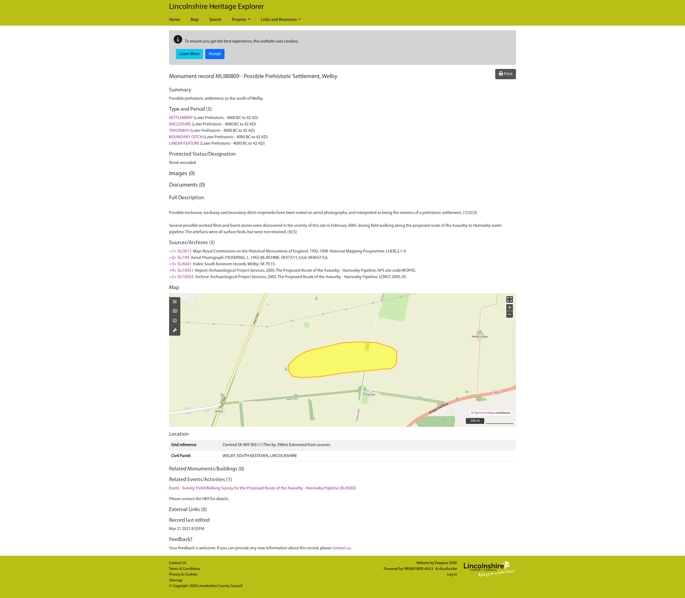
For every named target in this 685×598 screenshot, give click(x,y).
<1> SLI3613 (180, 251)
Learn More (189, 54)
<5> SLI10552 (181, 277)
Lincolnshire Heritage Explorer (216, 7)
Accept (215, 54)
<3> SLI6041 (180, 264)
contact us (341, 548)
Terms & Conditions (184, 569)
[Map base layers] (174, 311)
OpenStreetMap (484, 413)
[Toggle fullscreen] (509, 299)
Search (215, 20)
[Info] (174, 321)
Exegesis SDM (446, 563)
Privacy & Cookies (183, 575)
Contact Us (178, 563)
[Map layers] (174, 302)
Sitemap (175, 580)
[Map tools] (174, 331)
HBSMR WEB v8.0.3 (419, 569)
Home (174, 20)
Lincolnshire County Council (220, 586)
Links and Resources (279, 20)
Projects (239, 20)
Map (195, 20)
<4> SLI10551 (181, 271)
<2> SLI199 (179, 258)
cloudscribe (448, 569)
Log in (452, 575)
